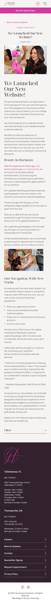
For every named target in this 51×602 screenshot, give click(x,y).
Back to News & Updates (17, 22)
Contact (8, 553)
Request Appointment (15, 567)
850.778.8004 (10, 477)
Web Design (16, 598)
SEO (25, 598)
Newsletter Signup (13, 560)
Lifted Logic (34, 598)
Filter (7, 430)
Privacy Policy (11, 574)
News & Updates (12, 546)
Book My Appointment (25, 10)
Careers (8, 539)
